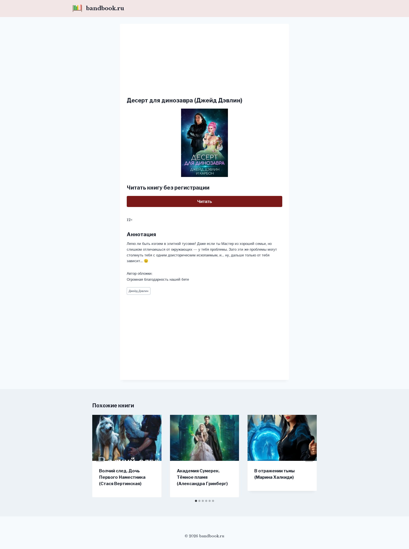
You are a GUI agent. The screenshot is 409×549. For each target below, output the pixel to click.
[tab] (196, 501)
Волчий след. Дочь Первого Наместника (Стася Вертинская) (122, 477)
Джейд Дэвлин (138, 291)
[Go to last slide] (100, 456)
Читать (204, 201)
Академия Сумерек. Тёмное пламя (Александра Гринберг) (202, 477)
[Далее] (309, 456)
